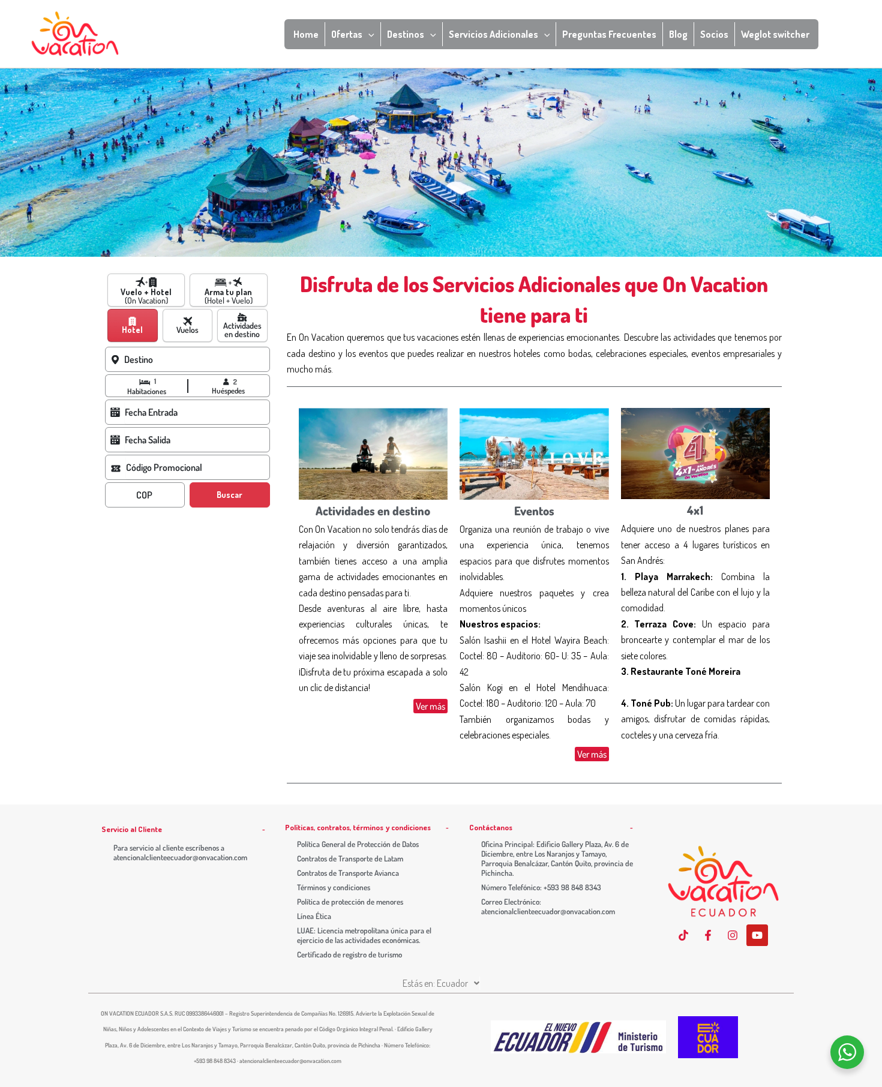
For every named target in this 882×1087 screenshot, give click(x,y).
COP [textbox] (144, 495)
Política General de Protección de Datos (358, 844)
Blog (678, 34)
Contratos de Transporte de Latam (350, 858)
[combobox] (196, 359)
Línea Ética (314, 916)
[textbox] (195, 359)
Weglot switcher (775, 34)
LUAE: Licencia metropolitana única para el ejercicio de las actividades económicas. (364, 935)
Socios (714, 34)
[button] (368, 34)
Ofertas (346, 34)
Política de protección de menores (350, 901)
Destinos (405, 34)
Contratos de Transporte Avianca (348, 873)
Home (306, 34)
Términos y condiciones (333, 887)
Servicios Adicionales (493, 34)
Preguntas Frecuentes (609, 34)
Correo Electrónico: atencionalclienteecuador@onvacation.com (548, 906)
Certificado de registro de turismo (349, 954)
